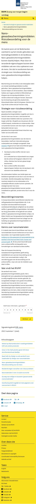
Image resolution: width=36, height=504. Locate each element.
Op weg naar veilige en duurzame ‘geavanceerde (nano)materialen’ (17, 378)
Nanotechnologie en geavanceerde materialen (18, 24)
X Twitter (11, 486)
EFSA (14, 207)
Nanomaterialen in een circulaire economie (15, 373)
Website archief (6, 459)
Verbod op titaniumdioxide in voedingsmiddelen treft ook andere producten (17, 345)
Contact (3, 419)
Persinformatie (6, 422)
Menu (6, 18)
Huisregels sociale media (9, 436)
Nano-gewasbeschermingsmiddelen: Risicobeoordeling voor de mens (13, 364)
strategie (5, 146)
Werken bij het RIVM (7, 425)
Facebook (11, 489)
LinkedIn (11, 492)
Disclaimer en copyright (8, 454)
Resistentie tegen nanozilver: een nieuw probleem (17, 369)
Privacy (3, 448)
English (3, 468)
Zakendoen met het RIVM (9, 433)
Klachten (4, 427)
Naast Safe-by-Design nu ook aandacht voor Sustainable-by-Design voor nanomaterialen (16, 357)
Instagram (11, 497)
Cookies (3, 445)
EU (7, 211)
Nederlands (5, 471)
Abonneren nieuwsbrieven (9, 481)
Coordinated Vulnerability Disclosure (12, 456)
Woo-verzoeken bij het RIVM (10, 430)
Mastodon (11, 500)
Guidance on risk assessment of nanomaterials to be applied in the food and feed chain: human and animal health (17, 239)
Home (3, 22)
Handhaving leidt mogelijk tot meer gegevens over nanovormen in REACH (18, 384)
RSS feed (4, 483)
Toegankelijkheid (6, 451)
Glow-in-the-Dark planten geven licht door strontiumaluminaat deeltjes (15, 351)
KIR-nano (19, 327)
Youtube (11, 495)
